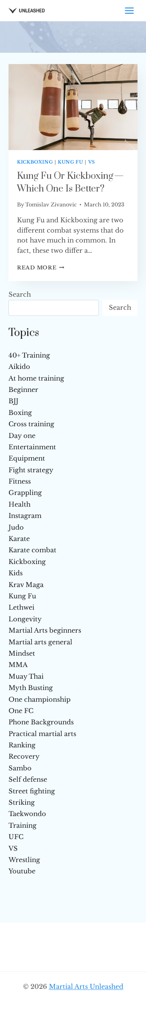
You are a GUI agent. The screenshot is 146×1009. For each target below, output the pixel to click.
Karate (19, 539)
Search (20, 294)
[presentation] (73, 107)
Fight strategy (31, 470)
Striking (22, 802)
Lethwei (21, 607)
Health (19, 504)
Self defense (28, 779)
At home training (36, 378)
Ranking (22, 745)
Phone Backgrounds (41, 722)
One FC (21, 711)
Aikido (19, 367)
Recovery (24, 756)
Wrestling (24, 860)
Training (22, 826)
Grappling (25, 493)
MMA (18, 665)
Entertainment (32, 447)
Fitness (20, 481)
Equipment (27, 458)
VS (91, 162)
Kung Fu (70, 162)
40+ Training (29, 355)
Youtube (22, 871)
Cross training (31, 424)
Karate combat (32, 550)
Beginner (23, 390)
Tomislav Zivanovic (51, 204)
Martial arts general (40, 642)
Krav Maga (26, 585)
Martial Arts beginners (45, 630)
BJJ (13, 401)
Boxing (20, 413)
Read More (40, 267)
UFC (16, 837)
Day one (22, 436)
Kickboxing (35, 162)
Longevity (25, 619)
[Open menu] (129, 10)
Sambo (20, 768)
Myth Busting (31, 688)
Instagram (25, 516)
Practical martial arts (42, 734)
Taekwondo (27, 814)
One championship (40, 699)
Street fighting (32, 791)
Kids (16, 573)
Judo (16, 527)
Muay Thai (26, 676)
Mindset (22, 653)
